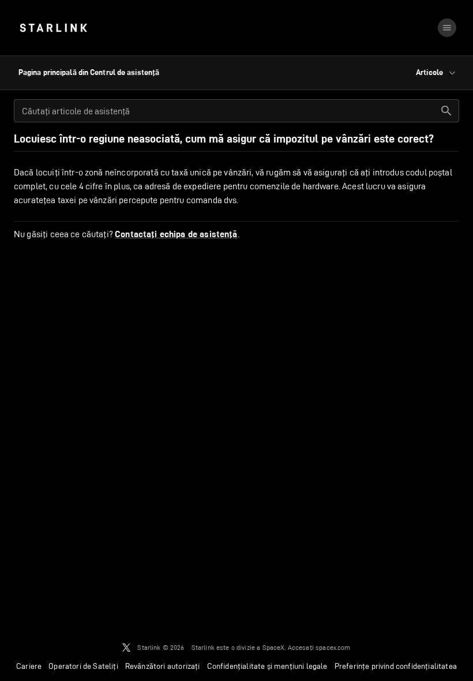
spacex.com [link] (333, 647)
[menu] (447, 27)
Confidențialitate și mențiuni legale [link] (267, 666)
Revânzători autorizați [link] (162, 666)
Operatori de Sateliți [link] (83, 666)
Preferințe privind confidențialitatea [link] (396, 666)
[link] (53, 27)
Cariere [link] (29, 666)
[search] (446, 110)
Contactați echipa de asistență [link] (176, 234)
